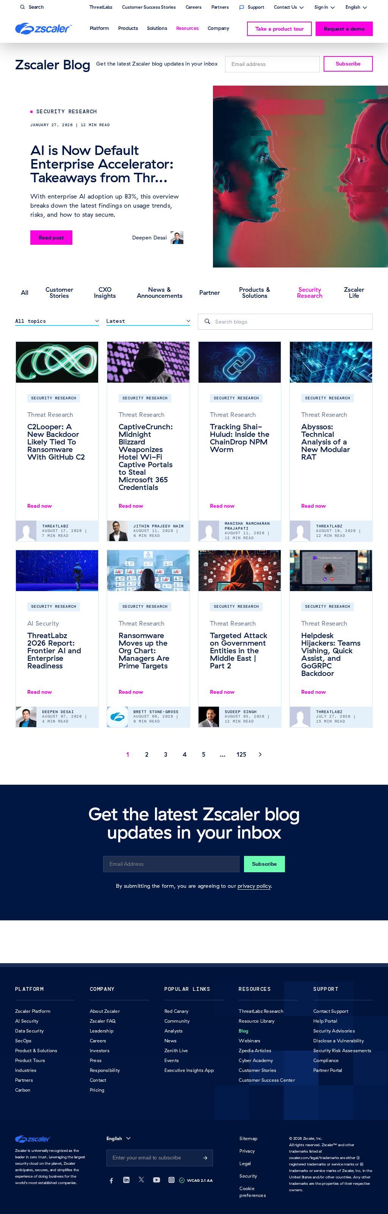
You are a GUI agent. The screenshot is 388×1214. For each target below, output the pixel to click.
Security (248, 1176)
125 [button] (241, 754)
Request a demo (344, 28)
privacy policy (254, 885)
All (24, 292)
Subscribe (348, 64)
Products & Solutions (255, 292)
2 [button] (147, 754)
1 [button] (127, 754)
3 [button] (165, 754)
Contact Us (285, 8)
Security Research (309, 292)
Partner (209, 292)
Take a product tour (279, 28)
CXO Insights (105, 292)
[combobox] (285, 322)
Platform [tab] (99, 28)
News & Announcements (160, 292)
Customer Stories (59, 292)
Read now (39, 505)
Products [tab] (128, 28)
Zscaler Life (354, 292)
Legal (245, 1163)
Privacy (247, 1151)
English (353, 8)
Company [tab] (218, 28)
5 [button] (203, 754)
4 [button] (185, 754)
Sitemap (248, 1138)
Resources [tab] (187, 28)
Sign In (321, 8)
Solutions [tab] (157, 28)
